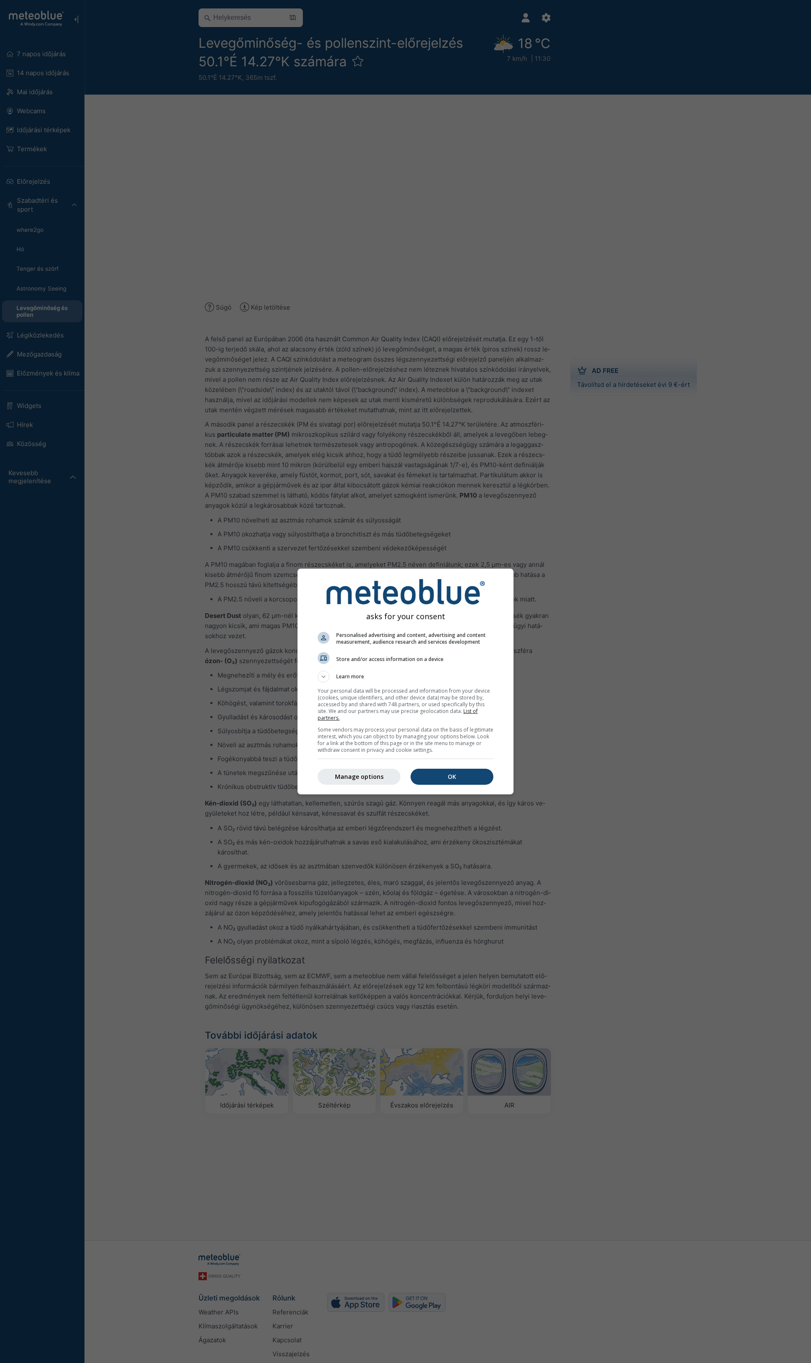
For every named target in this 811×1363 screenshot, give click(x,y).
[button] (405, 677)
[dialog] (405, 681)
